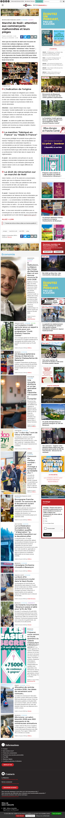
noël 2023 (21, 231)
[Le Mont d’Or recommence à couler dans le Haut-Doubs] (7, 578)
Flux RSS (5, 757)
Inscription (47, 251)
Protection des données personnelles (13, 755)
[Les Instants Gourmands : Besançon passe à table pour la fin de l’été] (7, 605)
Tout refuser (20, 816)
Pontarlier (30, 376)
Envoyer (47, 535)
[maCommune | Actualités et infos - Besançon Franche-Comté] (27, 5)
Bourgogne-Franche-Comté (11, 20)
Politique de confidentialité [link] (42, 816)
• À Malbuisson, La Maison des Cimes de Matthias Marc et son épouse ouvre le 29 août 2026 (52, 53)
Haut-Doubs (18, 524)
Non (46, 521)
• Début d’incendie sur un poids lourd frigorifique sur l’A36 (51, 72)
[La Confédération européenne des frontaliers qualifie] (7, 527)
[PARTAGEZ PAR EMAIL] (32, 37)
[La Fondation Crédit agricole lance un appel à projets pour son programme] (7, 326)
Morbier (29, 453)
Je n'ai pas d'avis (49, 523)
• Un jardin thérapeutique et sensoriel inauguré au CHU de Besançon (51, 59)
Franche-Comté (19, 323)
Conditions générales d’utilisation (12, 761)
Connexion (58, 251)
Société (30, 20)
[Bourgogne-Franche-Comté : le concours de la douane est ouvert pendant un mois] (7, 499)
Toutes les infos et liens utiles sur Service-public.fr (20, 223)
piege (27, 231)
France (17, 685)
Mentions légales (7, 759)
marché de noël (13, 231)
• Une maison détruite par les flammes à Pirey (52, 68)
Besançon (18, 352)
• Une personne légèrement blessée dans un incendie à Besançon (52, 64)
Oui (46, 518)
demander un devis (10, 787)
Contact (5, 748)
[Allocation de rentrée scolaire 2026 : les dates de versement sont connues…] (7, 688)
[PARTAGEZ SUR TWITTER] (25, 37)
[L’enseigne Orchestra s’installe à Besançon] (7, 566)
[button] (61, 1)
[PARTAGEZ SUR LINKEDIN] (28, 37)
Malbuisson (30, 258)
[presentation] (42, 395)
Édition (35, 5)
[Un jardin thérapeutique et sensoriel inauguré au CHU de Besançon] (53, 412)
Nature (33, 323)
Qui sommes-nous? (8, 751)
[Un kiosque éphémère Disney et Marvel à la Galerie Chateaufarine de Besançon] (7, 355)
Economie (24, 20)
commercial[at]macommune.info (10, 783)
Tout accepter (56, 813)
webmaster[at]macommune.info (10, 796)
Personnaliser (30, 816)
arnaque (5, 231)
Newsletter (8, 764)
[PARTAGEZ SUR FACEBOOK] (21, 37)
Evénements (31, 603)
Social (28, 685)
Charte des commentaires (10, 753)
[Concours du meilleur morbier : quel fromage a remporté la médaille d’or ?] (13, 457)
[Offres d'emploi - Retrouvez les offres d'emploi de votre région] (53, 132)
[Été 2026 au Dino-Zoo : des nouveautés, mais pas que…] (53, 263)
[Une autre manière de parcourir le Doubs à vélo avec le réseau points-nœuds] (53, 350)
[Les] (7, 433)
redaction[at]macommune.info (10, 779)
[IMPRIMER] (35, 37)
